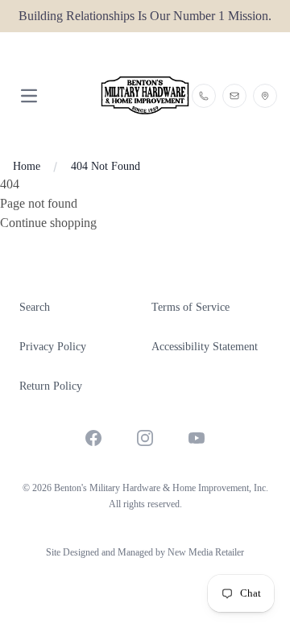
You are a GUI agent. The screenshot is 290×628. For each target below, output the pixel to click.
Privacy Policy (52, 347)
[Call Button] (204, 96)
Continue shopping (48, 222)
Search (34, 307)
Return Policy (50, 386)
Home (26, 166)
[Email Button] (234, 96)
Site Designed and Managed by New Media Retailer (145, 552)
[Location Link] (265, 96)
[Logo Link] (144, 95)
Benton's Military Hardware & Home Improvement (151, 488)
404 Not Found (105, 166)
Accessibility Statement (204, 347)
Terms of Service (190, 307)
